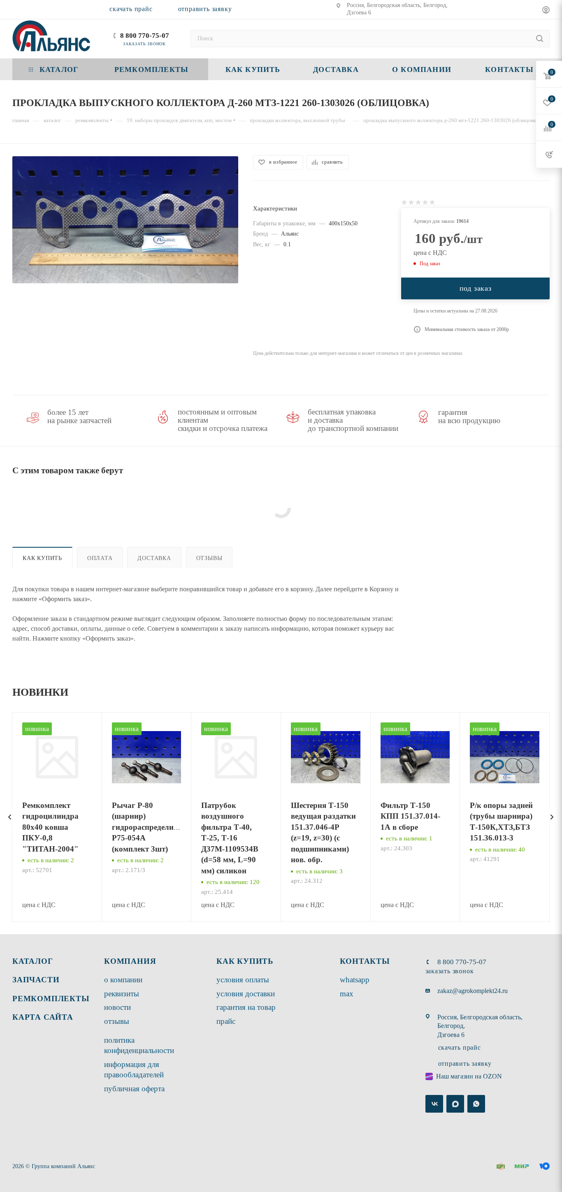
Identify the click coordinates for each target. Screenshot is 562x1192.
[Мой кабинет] (546, 11)
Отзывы (209, 558)
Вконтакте (434, 1104)
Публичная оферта (134, 1088)
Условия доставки (245, 993)
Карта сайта (42, 1017)
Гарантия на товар (246, 1007)
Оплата (100, 558)
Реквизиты (121, 993)
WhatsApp (354, 979)
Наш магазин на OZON (469, 1076)
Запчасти (35, 979)
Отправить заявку (205, 8)
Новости (117, 1007)
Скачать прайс (130, 8)
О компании (123, 979)
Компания (130, 961)
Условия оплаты (242, 979)
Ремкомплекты (51, 998)
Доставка (154, 558)
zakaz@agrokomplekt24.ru (472, 990)
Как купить (42, 558)
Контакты (365, 961)
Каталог (32, 961)
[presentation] (10, 817)
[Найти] (539, 38)
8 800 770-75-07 (144, 35)
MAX (346, 993)
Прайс (225, 1021)
